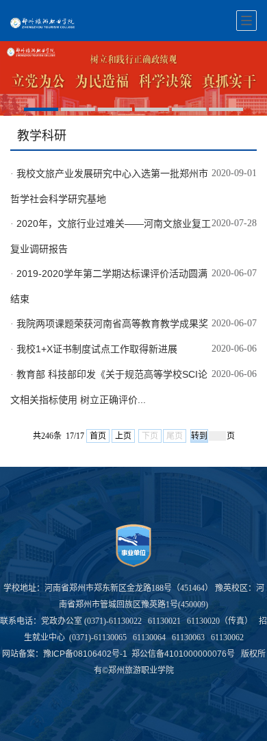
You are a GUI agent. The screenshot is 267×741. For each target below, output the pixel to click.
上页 (123, 436)
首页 (98, 436)
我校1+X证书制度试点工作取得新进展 (96, 348)
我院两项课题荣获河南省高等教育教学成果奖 (112, 323)
